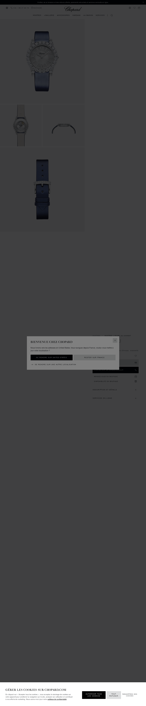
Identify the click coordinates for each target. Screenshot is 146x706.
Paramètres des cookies (129, 695)
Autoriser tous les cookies (94, 695)
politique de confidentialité (57, 699)
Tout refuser (113, 695)
